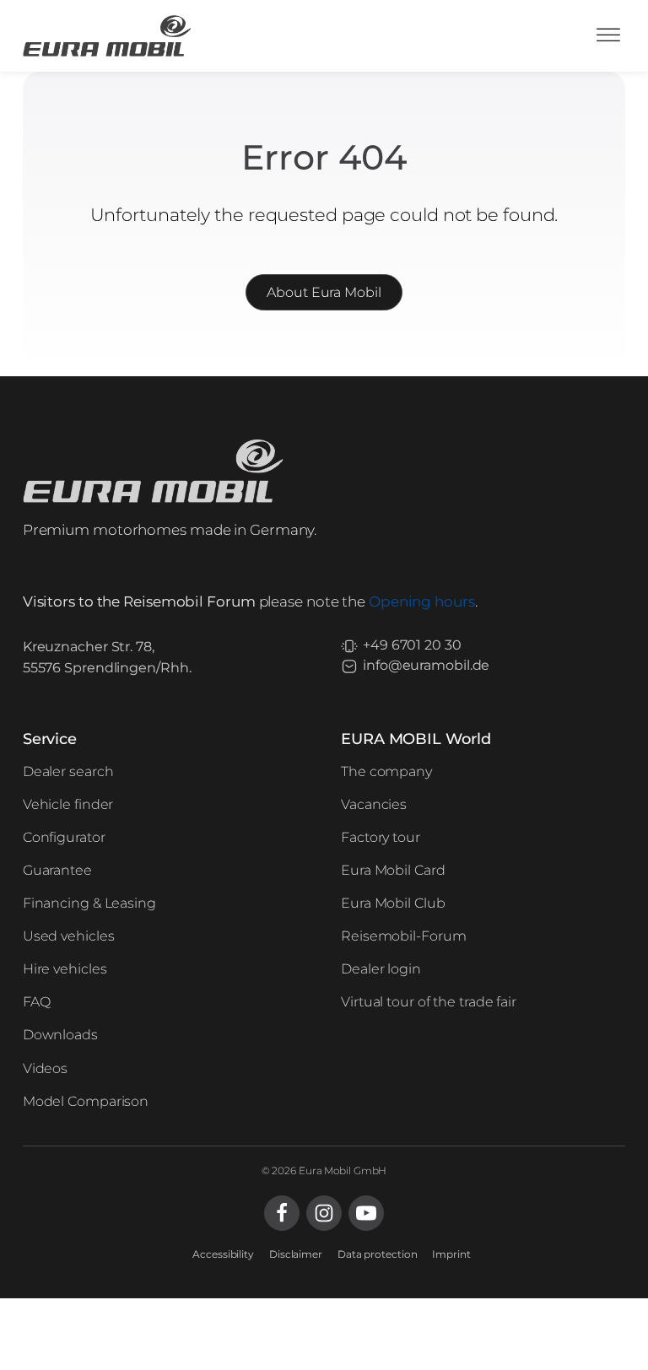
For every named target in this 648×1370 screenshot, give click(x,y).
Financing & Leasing (89, 903)
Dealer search (68, 771)
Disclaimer (295, 1254)
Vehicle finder (68, 804)
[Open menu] (608, 35)
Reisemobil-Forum (403, 936)
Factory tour (380, 837)
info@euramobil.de (426, 665)
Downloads (60, 1035)
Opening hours (422, 601)
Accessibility (223, 1254)
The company (386, 771)
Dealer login (381, 969)
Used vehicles (69, 936)
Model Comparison (85, 1101)
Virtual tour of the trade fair (428, 1002)
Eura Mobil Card (393, 870)
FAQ (37, 1002)
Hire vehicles (65, 969)
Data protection (378, 1254)
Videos (45, 1068)
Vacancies (374, 804)
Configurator (64, 837)
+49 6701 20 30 (412, 645)
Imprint (451, 1254)
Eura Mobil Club (393, 903)
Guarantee (57, 870)
